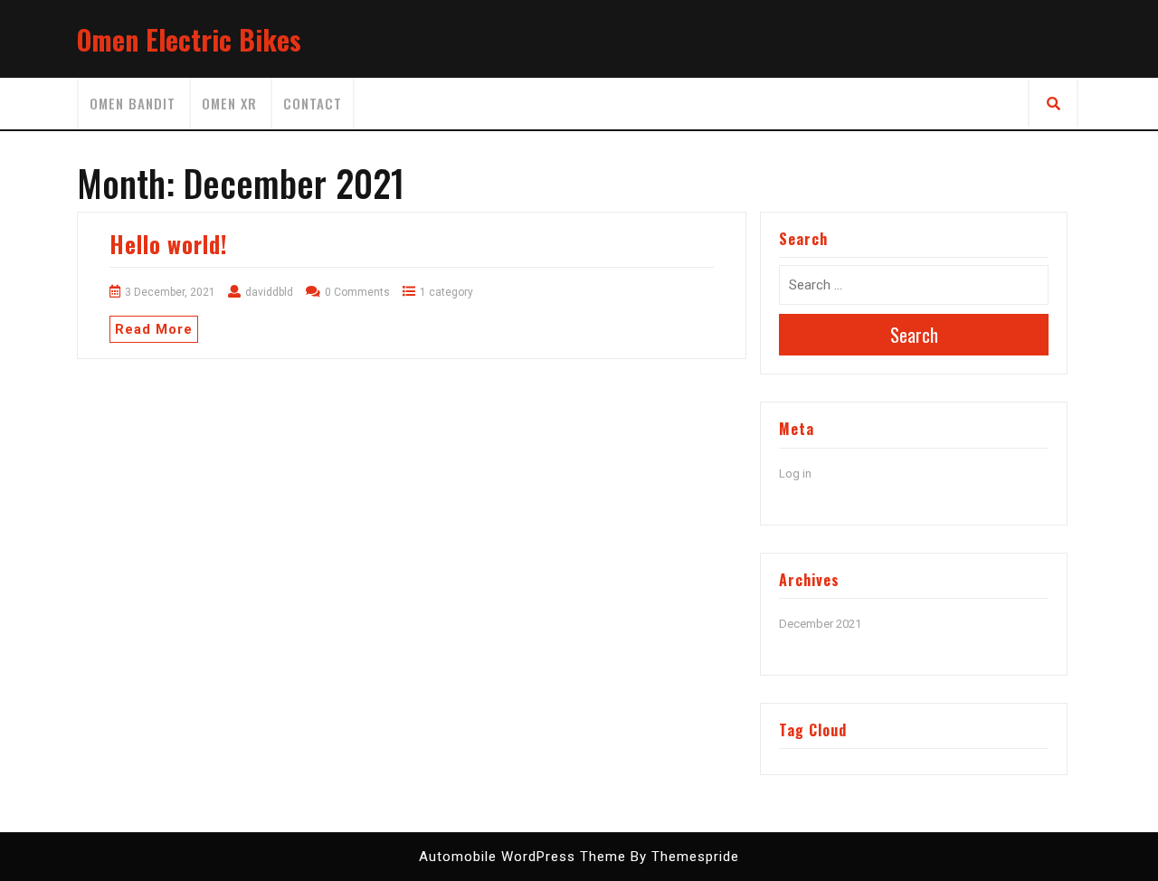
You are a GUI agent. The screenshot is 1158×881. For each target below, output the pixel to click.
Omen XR (229, 103)
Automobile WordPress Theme (522, 856)
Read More (154, 329)
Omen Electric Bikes (189, 39)
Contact (312, 103)
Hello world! (168, 244)
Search (914, 334)
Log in (795, 473)
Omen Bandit (133, 103)
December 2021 (820, 623)
